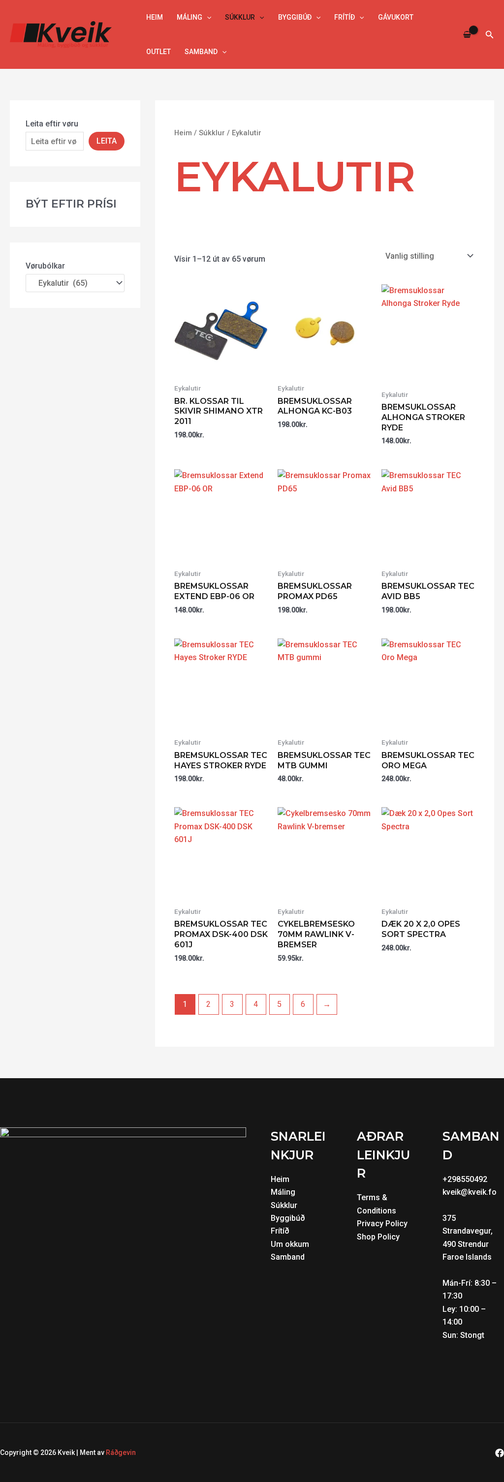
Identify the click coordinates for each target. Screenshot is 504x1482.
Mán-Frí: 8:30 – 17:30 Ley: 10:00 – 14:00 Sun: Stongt (469, 1309)
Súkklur (240, 17)
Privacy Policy (382, 1223)
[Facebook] (499, 1453)
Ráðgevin (121, 1452)
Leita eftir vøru (52, 123)
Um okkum (290, 1244)
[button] (206, 17)
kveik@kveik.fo (469, 1192)
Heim (154, 17)
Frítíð (344, 17)
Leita (106, 141)
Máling (189, 17)
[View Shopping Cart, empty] (467, 35)
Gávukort (395, 17)
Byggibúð (295, 17)
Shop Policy (378, 1236)
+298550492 (464, 1179)
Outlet (158, 52)
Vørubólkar (45, 266)
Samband (201, 52)
